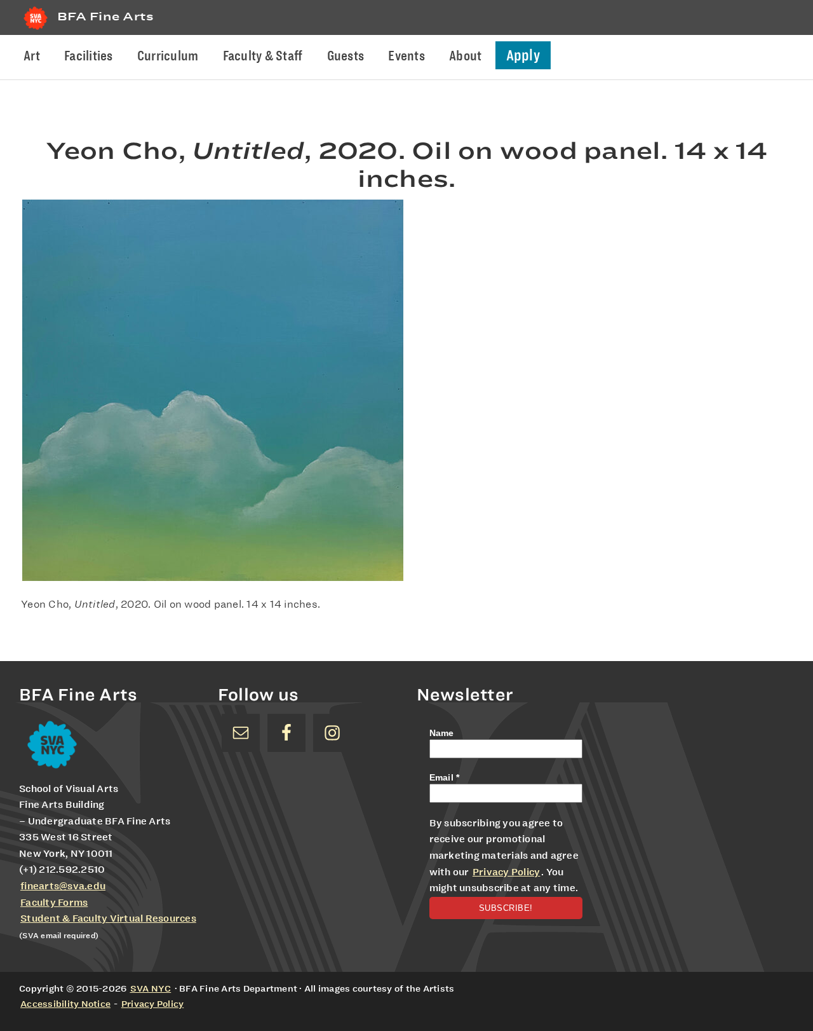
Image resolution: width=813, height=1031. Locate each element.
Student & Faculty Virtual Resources (108, 918)
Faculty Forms (54, 902)
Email (444, 777)
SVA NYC (150, 988)
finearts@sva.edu (62, 886)
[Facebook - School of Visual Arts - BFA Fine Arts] (286, 733)
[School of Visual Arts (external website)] (35, 30)
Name (441, 733)
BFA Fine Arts (105, 16)
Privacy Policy (507, 872)
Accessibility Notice (65, 1003)
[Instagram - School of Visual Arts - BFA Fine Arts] (332, 733)
